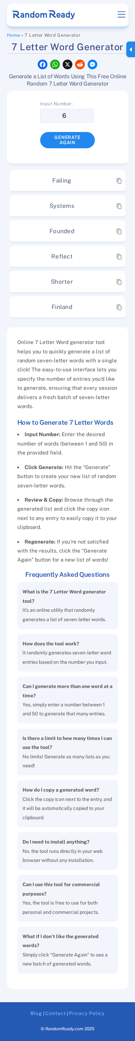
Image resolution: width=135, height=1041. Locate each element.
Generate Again (67, 140)
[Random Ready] (44, 17)
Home (13, 35)
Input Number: (56, 103)
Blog (36, 1013)
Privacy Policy (87, 1013)
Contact (55, 1013)
